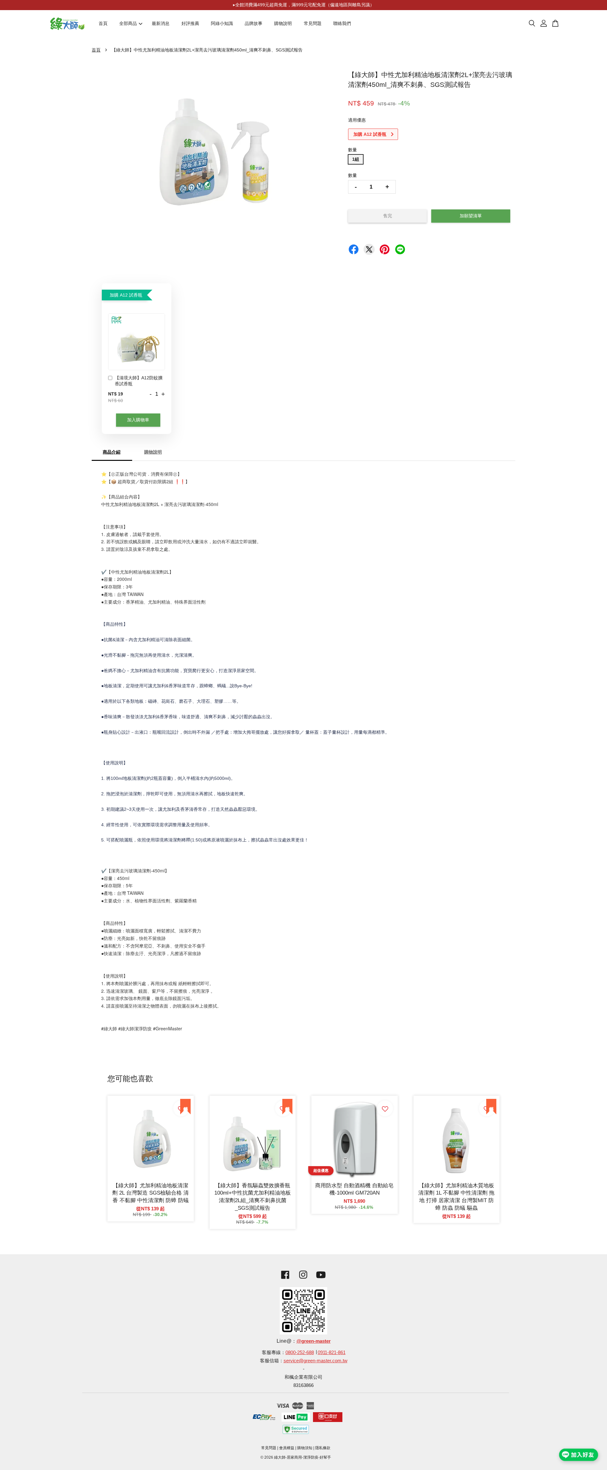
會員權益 (286, 1448)
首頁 (103, 23)
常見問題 (313, 23)
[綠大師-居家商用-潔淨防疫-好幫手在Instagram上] (303, 1279)
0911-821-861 (332, 1352)
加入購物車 (138, 419)
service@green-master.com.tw (315, 1360)
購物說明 (283, 23)
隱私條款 (322, 1448)
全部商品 (128, 23)
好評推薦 (190, 23)
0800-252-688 (299, 1352)
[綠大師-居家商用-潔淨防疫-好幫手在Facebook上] (283, 1279)
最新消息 (160, 23)
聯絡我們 (342, 23)
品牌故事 (253, 23)
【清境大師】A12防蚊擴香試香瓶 (138, 381)
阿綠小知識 (222, 23)
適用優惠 (357, 120)
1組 (355, 159)
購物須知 (304, 1448)
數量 (352, 149)
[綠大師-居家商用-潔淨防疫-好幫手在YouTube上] (321, 1279)
